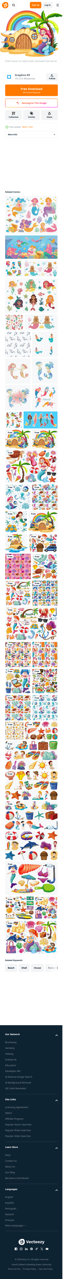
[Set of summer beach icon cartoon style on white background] (19, 1221)
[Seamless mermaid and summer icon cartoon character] (18, 915)
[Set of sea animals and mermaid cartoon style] (43, 655)
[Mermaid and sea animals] (18, 994)
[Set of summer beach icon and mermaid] (16, 1245)
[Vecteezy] (5, 5)
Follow (52, 78)
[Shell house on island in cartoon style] (19, 682)
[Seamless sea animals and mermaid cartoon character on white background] (18, 1021)
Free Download (31, 90)
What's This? (27, 127)
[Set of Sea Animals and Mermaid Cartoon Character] (18, 941)
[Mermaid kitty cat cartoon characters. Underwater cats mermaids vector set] (14, 339)
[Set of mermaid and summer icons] (31, 1192)
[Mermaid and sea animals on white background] (18, 657)
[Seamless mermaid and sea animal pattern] (18, 747)
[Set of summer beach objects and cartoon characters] (21, 1044)
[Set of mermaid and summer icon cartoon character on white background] (18, 800)
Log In (48, 5)
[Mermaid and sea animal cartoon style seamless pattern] (41, 1018)
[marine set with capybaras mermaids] (22, 285)
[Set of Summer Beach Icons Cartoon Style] (18, 968)
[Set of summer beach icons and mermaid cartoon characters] (31, 600)
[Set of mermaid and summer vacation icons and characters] (19, 723)
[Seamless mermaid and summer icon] (18, 827)
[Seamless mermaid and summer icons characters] (18, 888)
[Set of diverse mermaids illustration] (18, 405)
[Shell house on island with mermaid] (18, 552)
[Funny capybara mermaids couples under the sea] (21, 356)
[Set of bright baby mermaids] (40, 507)
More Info (12, 132)
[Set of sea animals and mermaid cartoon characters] (18, 631)
